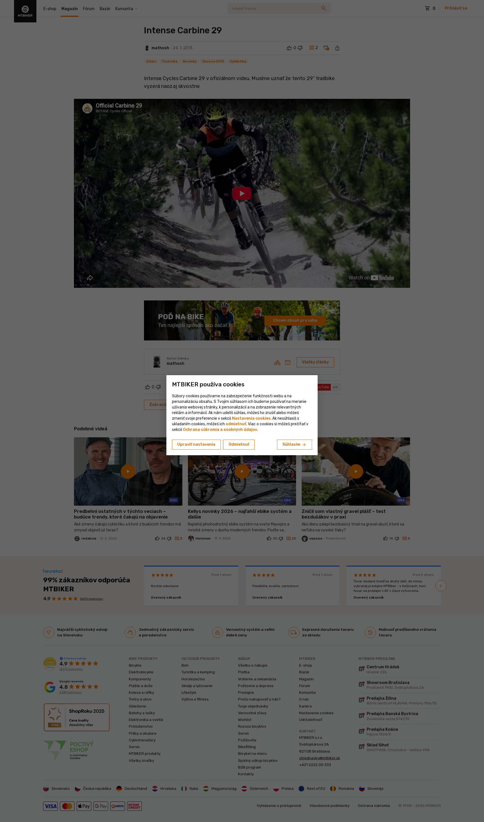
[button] (236, 424)
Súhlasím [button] (294, 445)
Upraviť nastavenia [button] (196, 444)
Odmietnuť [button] (239, 444)
